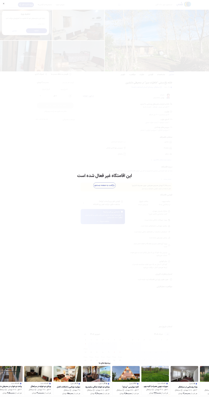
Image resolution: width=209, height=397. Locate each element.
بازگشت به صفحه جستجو (104, 185)
